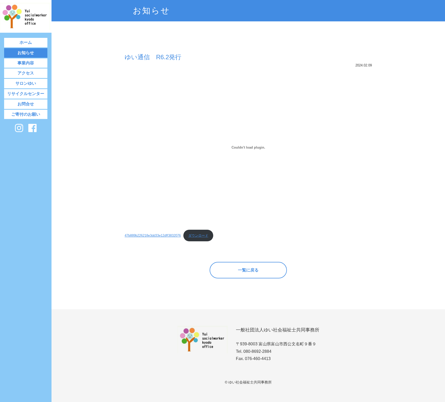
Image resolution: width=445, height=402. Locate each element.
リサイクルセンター (25, 93)
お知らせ (26, 52)
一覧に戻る (248, 270)
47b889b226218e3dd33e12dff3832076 (153, 235)
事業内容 (26, 63)
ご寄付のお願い (25, 114)
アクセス (26, 73)
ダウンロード (198, 235)
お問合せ (26, 104)
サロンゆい (25, 83)
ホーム (26, 42)
